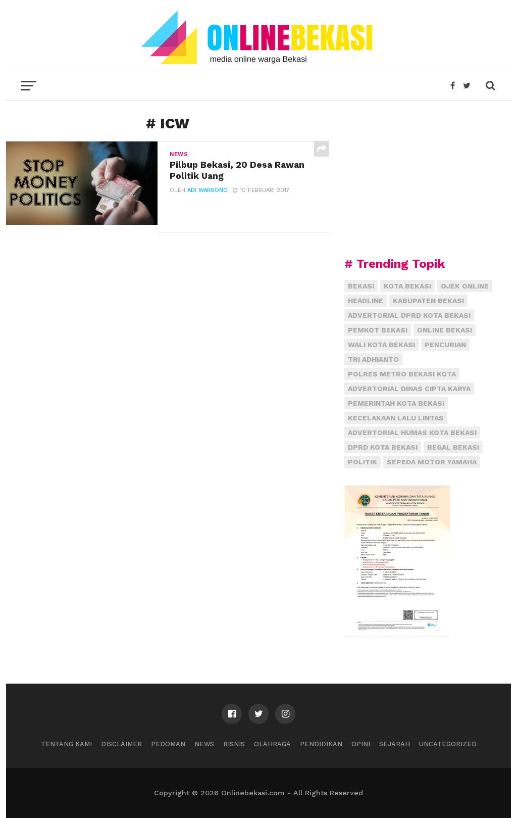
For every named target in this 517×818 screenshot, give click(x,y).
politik (362, 462)
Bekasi (361, 286)
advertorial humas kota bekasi (412, 432)
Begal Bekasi (453, 447)
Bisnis (234, 744)
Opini (360, 744)
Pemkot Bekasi (377, 330)
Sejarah (394, 744)
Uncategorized (448, 744)
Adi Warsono (207, 190)
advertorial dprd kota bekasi (409, 315)
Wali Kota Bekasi (381, 345)
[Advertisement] (420, 179)
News (204, 744)
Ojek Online (465, 286)
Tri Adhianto (373, 359)
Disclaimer (121, 744)
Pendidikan (321, 744)
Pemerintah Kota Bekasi (396, 403)
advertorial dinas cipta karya (409, 388)
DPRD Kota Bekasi (383, 447)
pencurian (445, 345)
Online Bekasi (444, 330)
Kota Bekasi (407, 286)
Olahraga (272, 744)
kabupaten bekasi (428, 301)
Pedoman (168, 744)
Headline (365, 301)
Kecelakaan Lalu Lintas (396, 418)
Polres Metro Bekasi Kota (402, 374)
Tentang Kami (66, 744)
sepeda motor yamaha (432, 462)
